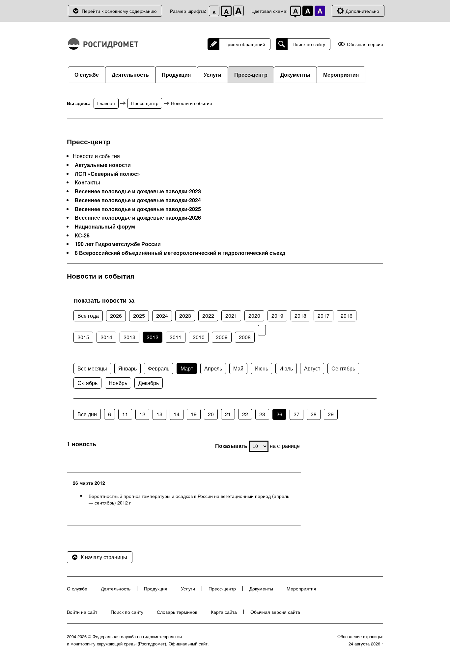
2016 (346, 315)
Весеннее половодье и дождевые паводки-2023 (138, 191)
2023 (185, 315)
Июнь (261, 368)
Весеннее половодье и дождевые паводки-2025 (138, 209)
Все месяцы (92, 368)
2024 (162, 315)
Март (187, 368)
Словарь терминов (177, 612)
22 (245, 414)
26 (279, 414)
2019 (277, 315)
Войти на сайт (82, 612)
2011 (176, 337)
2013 (129, 337)
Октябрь (87, 383)
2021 (231, 315)
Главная (106, 103)
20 (211, 414)
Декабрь (148, 383)
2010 (199, 337)
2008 (245, 337)
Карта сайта (224, 612)
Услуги (212, 74)
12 (142, 414)
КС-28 (82, 235)
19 (194, 414)
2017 (323, 315)
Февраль (158, 368)
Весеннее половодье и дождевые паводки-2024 (138, 200)
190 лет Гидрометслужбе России (118, 244)
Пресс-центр (250, 74)
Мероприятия (341, 74)
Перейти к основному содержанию (119, 11)
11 (125, 414)
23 (262, 414)
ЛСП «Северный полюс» (107, 173)
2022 (208, 315)
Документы (295, 74)
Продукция (176, 74)
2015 (83, 337)
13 (159, 414)
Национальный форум (105, 226)
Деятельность (130, 74)
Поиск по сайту (309, 44)
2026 (116, 315)
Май (238, 368)
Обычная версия (365, 44)
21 (228, 414)
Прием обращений (244, 44)
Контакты (87, 182)
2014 (106, 337)
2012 (152, 337)
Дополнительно (362, 11)
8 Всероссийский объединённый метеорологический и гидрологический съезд (180, 253)
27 (296, 414)
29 (331, 414)
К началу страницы (104, 557)
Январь (127, 368)
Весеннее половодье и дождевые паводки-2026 (138, 217)
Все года (88, 315)
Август (312, 368)
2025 (139, 315)
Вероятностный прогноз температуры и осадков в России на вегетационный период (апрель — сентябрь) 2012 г (189, 499)
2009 (222, 337)
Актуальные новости (103, 165)
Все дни (87, 414)
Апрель (213, 368)
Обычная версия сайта (275, 612)
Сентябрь (343, 368)
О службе (86, 74)
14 (177, 414)
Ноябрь (118, 383)
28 (314, 414)
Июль (286, 368)
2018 (300, 315)
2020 (254, 315)
